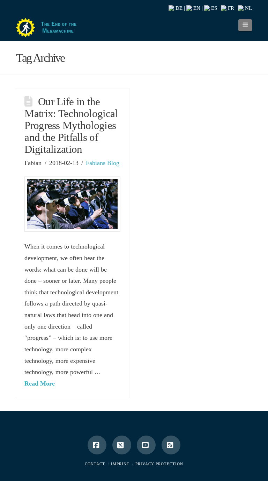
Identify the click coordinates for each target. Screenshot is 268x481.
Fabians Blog (102, 162)
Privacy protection (159, 464)
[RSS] (171, 445)
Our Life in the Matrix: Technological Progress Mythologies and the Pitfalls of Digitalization (71, 125)
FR (230, 8)
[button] (245, 25)
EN (196, 8)
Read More (39, 383)
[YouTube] (146, 445)
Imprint (120, 464)
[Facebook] (97, 445)
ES (213, 8)
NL (248, 8)
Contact (95, 464)
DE (178, 8)
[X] (121, 445)
